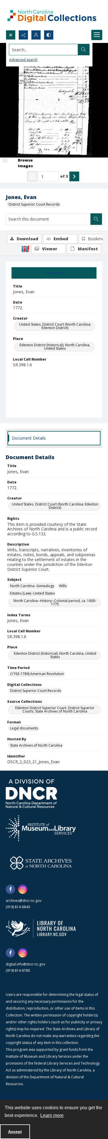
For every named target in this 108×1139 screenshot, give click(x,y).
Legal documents (24, 728)
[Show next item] (74, 176)
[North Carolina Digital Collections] (52, 15)
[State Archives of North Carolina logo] (41, 862)
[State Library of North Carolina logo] (41, 928)
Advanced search (23, 59)
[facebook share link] (10, 889)
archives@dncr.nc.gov (23, 900)
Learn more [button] (52, 1115)
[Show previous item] (32, 176)
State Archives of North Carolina (36, 745)
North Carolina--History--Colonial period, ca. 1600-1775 (55, 602)
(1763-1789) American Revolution (37, 673)
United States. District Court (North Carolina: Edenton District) (55, 326)
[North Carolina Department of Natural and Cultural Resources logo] (31, 793)
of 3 (64, 176)
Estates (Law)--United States (32, 593)
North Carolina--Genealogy (32, 585)
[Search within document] (96, 219)
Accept (15, 1131)
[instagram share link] (22, 889)
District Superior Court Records (34, 204)
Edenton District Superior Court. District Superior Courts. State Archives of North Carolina (54, 709)
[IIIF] (25, 248)
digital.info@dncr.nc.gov (25, 964)
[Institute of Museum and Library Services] (41, 828)
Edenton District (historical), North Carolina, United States (55, 347)
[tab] (54, 272)
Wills (63, 585)
